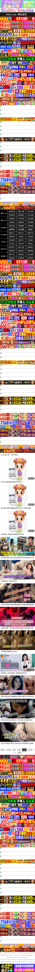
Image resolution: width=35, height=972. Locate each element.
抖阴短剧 (21, 258)
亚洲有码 (12, 215)
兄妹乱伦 (21, 254)
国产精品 (12, 211)
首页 (2, 750)
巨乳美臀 (30, 218)
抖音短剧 (12, 240)
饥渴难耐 (21, 226)
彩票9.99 (12, 236)
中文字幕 (21, 218)
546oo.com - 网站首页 (16, 14)
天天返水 (30, 236)
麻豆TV (21, 240)
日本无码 (30, 211)
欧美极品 (21, 215)
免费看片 (3, 256)
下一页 (30, 750)
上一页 (8, 750)
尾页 (19, 752)
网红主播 (21, 211)
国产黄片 (12, 247)
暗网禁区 (12, 251)
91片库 (12, 243)
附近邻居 (12, 226)
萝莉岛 (30, 243)
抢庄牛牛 (21, 233)
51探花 (30, 240)
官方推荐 (3, 235)
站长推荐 (3, 227)
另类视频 (30, 222)
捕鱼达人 (12, 233)
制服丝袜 (21, 222)
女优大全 (21, 243)
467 (14, 750)
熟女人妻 (21, 247)
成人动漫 (30, 215)
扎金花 (21, 236)
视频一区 (3, 213)
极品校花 (12, 258)
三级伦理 (12, 218)
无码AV (3, 242)
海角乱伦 (21, 251)
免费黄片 (30, 247)
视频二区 (3, 220)
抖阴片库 (3, 249)
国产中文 (12, 254)
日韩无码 (30, 258)
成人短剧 (30, 254)
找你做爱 (30, 226)
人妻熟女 (12, 222)
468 (19, 750)
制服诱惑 (30, 251)
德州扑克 (30, 233)
